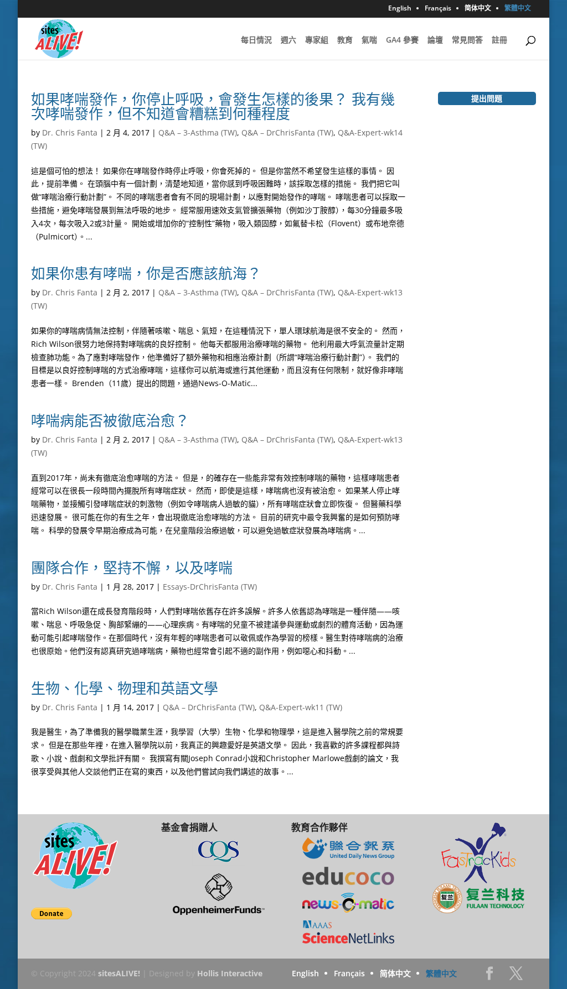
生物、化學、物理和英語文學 (124, 688)
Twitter (516, 976)
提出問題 (486, 98)
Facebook (489, 976)
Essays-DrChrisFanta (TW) (210, 586)
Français (438, 9)
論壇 (435, 40)
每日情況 (256, 40)
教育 (345, 40)
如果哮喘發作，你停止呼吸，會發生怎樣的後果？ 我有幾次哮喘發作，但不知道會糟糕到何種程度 (213, 106)
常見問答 (467, 40)
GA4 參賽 (402, 40)
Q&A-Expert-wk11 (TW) (300, 707)
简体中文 (478, 9)
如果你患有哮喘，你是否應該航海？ (146, 273)
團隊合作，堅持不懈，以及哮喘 (132, 567)
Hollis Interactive (229, 973)
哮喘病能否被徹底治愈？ (110, 420)
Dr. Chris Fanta (69, 132)
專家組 (316, 40)
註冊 (499, 40)
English (399, 9)
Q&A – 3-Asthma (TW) (197, 132)
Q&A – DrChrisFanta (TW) (287, 132)
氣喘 (369, 40)
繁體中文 (517, 9)
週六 (288, 40)
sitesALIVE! (119, 973)
